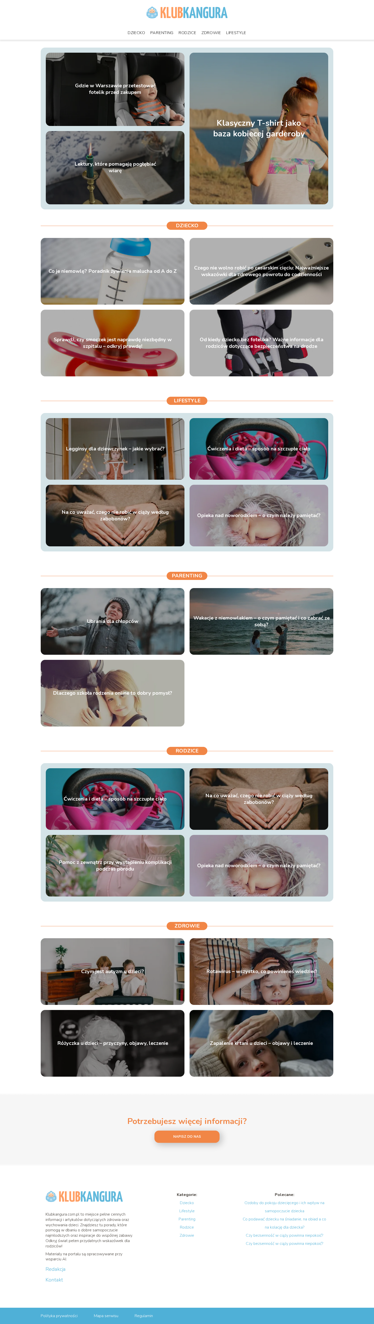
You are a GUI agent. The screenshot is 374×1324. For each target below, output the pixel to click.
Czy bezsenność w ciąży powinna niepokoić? (284, 1235)
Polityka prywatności (59, 1316)
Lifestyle (236, 33)
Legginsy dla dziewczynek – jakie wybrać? (115, 449)
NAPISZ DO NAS (187, 1136)
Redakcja (56, 1269)
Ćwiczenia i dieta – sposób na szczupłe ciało (258, 449)
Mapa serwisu (106, 1316)
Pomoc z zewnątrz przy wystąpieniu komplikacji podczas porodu (115, 865)
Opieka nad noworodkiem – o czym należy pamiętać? (259, 515)
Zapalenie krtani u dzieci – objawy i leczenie (261, 1043)
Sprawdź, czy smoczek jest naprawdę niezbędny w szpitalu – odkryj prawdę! (113, 343)
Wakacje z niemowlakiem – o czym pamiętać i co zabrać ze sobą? (261, 621)
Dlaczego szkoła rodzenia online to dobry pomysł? (112, 693)
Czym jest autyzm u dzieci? (112, 971)
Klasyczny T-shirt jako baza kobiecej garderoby (259, 128)
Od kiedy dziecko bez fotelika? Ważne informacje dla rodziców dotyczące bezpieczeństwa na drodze (261, 343)
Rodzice (187, 33)
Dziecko (136, 33)
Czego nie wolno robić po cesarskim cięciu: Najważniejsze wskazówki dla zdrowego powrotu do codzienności (261, 271)
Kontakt (54, 1280)
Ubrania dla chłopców (112, 621)
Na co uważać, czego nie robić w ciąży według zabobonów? (115, 515)
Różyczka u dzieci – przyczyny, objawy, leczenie (112, 1043)
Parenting (162, 33)
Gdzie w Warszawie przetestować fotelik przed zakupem (115, 89)
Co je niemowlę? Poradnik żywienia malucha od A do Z (113, 271)
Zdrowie (211, 33)
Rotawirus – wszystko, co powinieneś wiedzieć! (261, 971)
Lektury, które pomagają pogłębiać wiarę (115, 167)
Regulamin (144, 1316)
